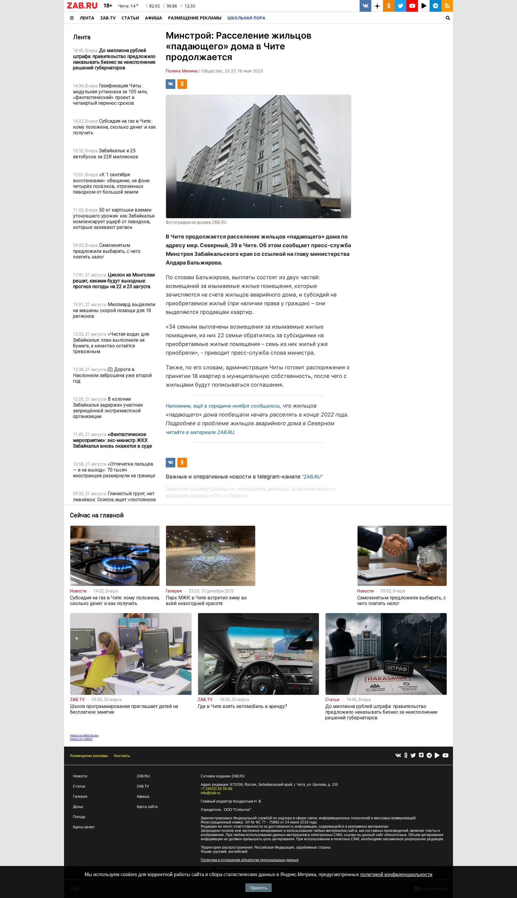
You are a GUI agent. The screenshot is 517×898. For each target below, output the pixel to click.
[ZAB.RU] (82, 7)
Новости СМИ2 (81, 739)
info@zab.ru (211, 793)
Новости (80, 776)
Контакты (122, 756)
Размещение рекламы (89, 756)
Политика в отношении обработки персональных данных (250, 860)
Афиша (153, 18)
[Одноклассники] (406, 756)
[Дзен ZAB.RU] (377, 6)
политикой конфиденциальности (396, 874)
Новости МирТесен (84, 735)
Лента (87, 18)
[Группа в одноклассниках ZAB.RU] (389, 6)
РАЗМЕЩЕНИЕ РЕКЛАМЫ (194, 18)
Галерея (80, 796)
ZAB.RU (143, 776)
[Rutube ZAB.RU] (424, 6)
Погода (79, 817)
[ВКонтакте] (398, 756)
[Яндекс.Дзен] (421, 756)
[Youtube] (445, 756)
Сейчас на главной (97, 515)
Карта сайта (147, 807)
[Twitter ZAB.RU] (400, 6)
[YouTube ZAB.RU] (412, 6)
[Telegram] (429, 756)
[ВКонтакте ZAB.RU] (365, 6)
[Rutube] (437, 756)
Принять (258, 888)
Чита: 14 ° (128, 6)
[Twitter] (413, 756)
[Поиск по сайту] (360, 18)
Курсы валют (84, 827)
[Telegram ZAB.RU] (435, 6)
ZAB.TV (107, 18)
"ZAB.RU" (312, 477)
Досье (78, 807)
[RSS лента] (447, 6)
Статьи (130, 18)
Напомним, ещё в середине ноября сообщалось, (223, 406)
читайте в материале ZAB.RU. (200, 432)
